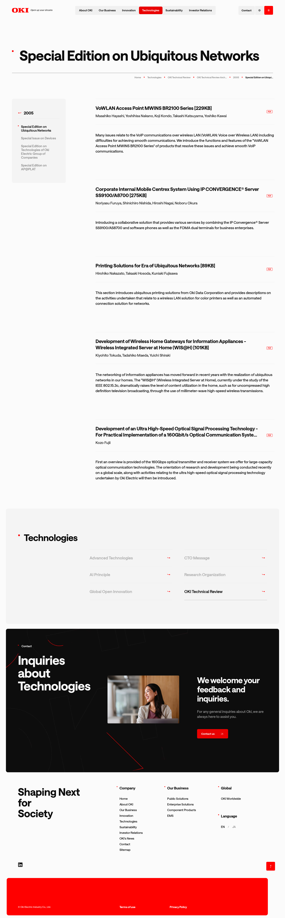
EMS (170, 815)
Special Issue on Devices (38, 138)
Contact (124, 844)
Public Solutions (177, 798)
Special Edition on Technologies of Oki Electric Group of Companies (35, 151)
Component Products (181, 810)
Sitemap (124, 849)
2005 (236, 77)
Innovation (129, 10)
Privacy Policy (178, 907)
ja (234, 826)
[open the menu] (268, 10)
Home (137, 77)
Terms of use (127, 907)
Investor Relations (200, 10)
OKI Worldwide (231, 798)
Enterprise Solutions (180, 804)
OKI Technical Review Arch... (212, 77)
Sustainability (174, 10)
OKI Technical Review (179, 77)
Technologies (150, 10)
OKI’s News (126, 838)
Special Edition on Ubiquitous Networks (36, 128)
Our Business (107, 10)
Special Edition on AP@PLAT (34, 167)
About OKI (85, 10)
